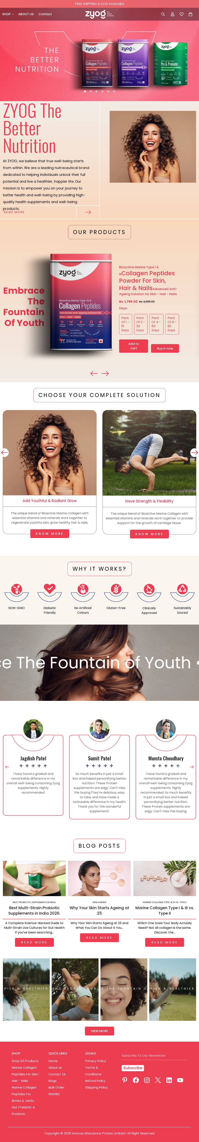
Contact (45, 14)
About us (55, 1067)
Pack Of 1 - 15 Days (126, 325)
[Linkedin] (169, 1080)
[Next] (194, 452)
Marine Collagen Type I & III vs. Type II (164, 910)
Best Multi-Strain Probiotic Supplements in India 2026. (34, 910)
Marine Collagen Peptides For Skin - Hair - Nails (26, 1074)
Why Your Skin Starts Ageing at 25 (99, 910)
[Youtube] (180, 1080)
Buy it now (165, 348)
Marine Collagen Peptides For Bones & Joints (24, 1094)
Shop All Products (25, 1061)
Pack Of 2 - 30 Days (142, 325)
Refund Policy (95, 1081)
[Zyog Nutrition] (100, 14)
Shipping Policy (96, 1087)
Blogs (52, 1081)
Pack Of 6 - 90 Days (173, 325)
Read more (34, 942)
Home (53, 1061)
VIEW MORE (99, 1031)
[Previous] (4, 452)
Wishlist (54, 1094)
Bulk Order (56, 1087)
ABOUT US (26, 14)
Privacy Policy (95, 1061)
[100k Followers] (147, 1080)
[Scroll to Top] (191, 1120)
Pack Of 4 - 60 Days (157, 325)
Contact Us (57, 1074)
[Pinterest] (125, 1080)
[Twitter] (158, 1080)
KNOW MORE (50, 533)
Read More (14, 212)
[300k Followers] (136, 1080)
